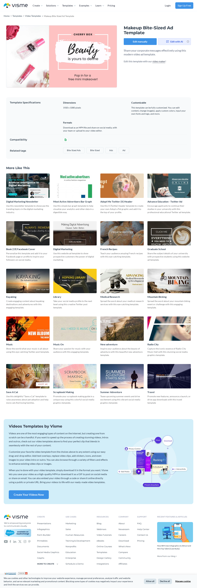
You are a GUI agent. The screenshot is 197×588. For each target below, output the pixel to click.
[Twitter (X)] (20, 541)
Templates (67, 5)
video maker (158, 61)
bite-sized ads (74, 150)
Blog (99, 523)
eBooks (100, 541)
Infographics (43, 529)
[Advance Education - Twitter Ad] (169, 186)
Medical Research (110, 296)
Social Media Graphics (48, 552)
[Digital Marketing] (75, 233)
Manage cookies (183, 581)
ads (111, 150)
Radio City (153, 344)
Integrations (103, 564)
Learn (98, 5)
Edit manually (140, 41)
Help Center (143, 529)
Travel (151, 392)
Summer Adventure (111, 392)
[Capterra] (11, 573)
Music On (58, 344)
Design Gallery (104, 558)
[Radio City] (169, 328)
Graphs (40, 558)
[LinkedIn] (14, 541)
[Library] (75, 281)
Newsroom (124, 529)
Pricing (111, 5)
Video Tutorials (104, 535)
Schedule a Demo (75, 564)
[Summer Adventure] (122, 376)
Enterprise (71, 558)
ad (124, 150)
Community (125, 558)
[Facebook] (10, 541)
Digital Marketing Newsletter (22, 201)
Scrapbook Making (63, 392)
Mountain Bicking (157, 296)
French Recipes (108, 249)
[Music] (28, 328)
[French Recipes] (122, 233)
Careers (122, 535)
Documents (43, 546)
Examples (84, 5)
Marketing (71, 523)
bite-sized (95, 150)
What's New (125, 546)
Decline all (165, 581)
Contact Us (142, 535)
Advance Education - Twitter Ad (164, 201)
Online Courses (104, 546)
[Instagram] (25, 541)
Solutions (51, 5)
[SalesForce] (17, 533)
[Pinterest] (29, 541)
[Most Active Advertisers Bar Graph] (75, 186)
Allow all (150, 581)
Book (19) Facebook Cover (20, 249)
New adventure (109, 344)
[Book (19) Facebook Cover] (28, 233)
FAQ (139, 523)
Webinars (101, 529)
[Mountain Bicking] (169, 281)
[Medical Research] (122, 281)
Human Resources (75, 535)
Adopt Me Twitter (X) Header (116, 201)
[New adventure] (122, 328)
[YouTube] (6, 541)
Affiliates (123, 564)
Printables (42, 541)
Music (9, 344)
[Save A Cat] (28, 376)
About (122, 523)
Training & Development (78, 541)
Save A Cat (12, 392)
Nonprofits (71, 546)
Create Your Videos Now (29, 494)
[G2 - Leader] (22, 573)
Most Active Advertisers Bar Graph (72, 201)
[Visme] (16, 5)
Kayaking (11, 296)
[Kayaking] (28, 281)
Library (57, 296)
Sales (68, 529)
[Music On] (75, 328)
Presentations (44, 523)
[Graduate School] (169, 233)
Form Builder (43, 535)
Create (36, 5)
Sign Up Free (184, 5)
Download (124, 541)
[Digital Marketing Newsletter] (28, 186)
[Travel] (169, 376)
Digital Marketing (62, 249)
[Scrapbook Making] (75, 376)
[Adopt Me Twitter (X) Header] (122, 186)
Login (168, 5)
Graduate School (156, 249)
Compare (123, 552)
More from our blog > (167, 556)
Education (71, 552)
